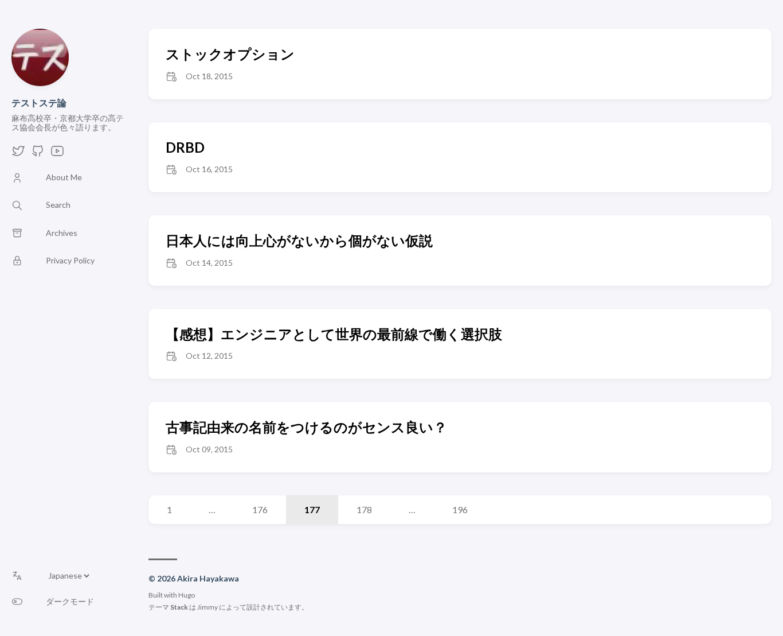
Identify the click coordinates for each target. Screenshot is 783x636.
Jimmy (207, 607)
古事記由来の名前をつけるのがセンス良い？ (306, 426)
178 (364, 509)
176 (260, 509)
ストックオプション (230, 53)
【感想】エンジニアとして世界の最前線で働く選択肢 (334, 333)
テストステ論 (38, 102)
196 (460, 509)
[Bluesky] (18, 154)
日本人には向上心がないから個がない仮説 (299, 240)
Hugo (186, 595)
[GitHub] (38, 154)
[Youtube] (57, 154)
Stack (179, 607)
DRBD (185, 147)
